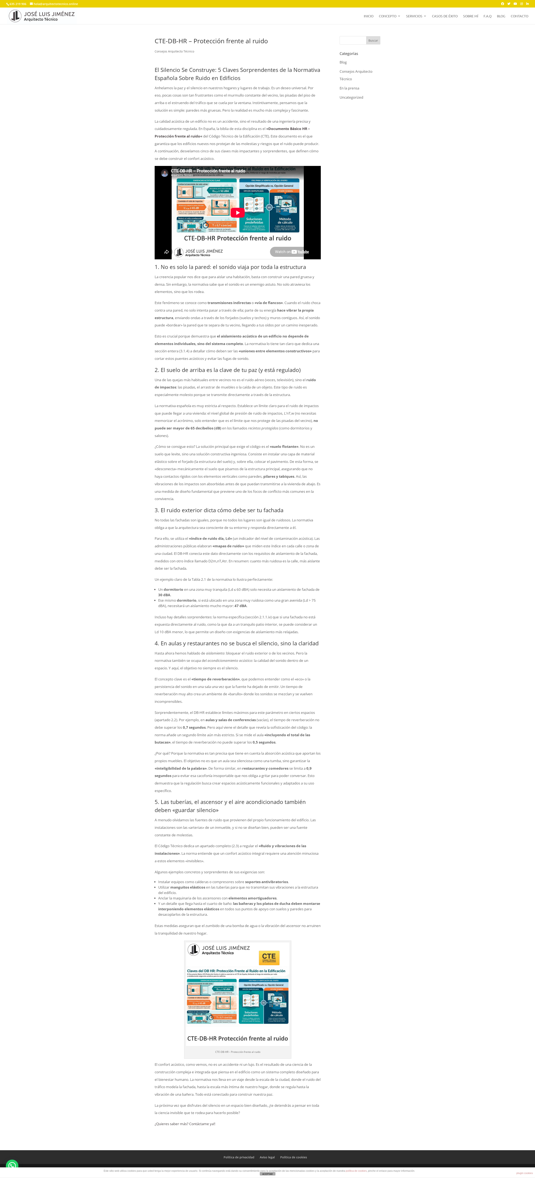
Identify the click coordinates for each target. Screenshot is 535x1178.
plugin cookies (524, 1173)
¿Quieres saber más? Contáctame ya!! (185, 1123)
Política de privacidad (239, 1157)
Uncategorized (351, 97)
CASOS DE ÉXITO (445, 16)
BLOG (501, 16)
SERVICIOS (414, 16)
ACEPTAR (267, 1174)
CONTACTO (519, 16)
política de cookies (356, 1170)
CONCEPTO (387, 16)
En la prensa (349, 88)
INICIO (368, 16)
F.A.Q (488, 16)
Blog (343, 62)
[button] (12, 1166)
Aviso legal (267, 1157)
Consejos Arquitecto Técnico (174, 51)
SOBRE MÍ (470, 16)
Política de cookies (293, 1157)
